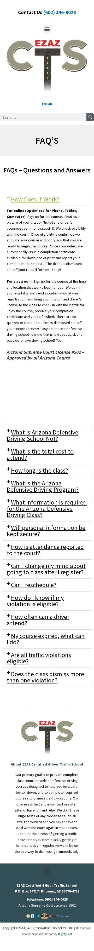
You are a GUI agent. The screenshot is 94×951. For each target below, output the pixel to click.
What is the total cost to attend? (40, 454)
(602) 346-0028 (59, 12)
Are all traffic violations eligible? (39, 658)
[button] (47, 29)
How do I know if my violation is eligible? (35, 601)
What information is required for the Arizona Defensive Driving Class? (47, 508)
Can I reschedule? (33, 585)
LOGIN (47, 104)
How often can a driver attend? (38, 620)
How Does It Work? (35, 199)
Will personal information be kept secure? (46, 531)
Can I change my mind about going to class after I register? (46, 569)
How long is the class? (39, 470)
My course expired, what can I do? (46, 639)
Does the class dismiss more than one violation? (45, 677)
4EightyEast (65, 934)
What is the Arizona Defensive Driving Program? (43, 486)
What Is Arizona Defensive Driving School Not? (42, 435)
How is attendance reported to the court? (45, 550)
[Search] (90, 117)
